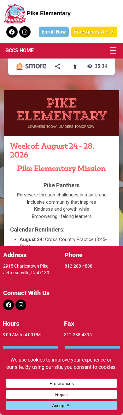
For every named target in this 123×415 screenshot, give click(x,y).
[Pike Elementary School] (14, 13)
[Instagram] (25, 32)
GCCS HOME (19, 50)
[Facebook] (12, 32)
